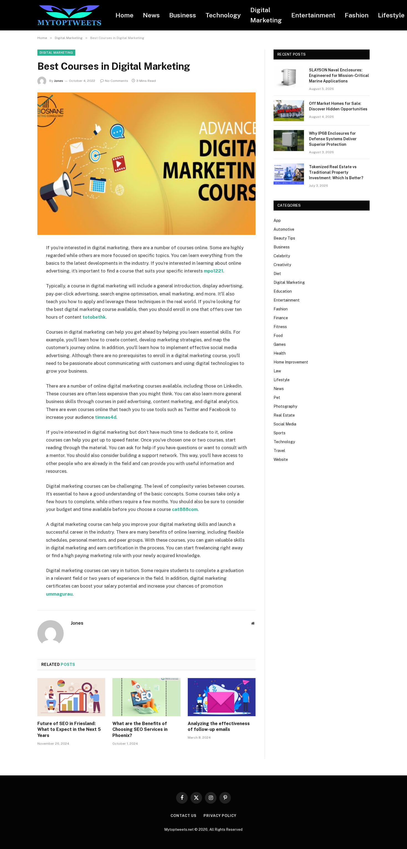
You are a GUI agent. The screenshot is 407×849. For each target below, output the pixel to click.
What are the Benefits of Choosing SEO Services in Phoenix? (140, 729)
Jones (58, 81)
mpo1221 (213, 271)
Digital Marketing (266, 15)
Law (277, 371)
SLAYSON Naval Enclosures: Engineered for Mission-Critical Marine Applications (339, 75)
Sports (279, 433)
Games (280, 344)
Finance (281, 318)
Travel (279, 450)
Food (278, 335)
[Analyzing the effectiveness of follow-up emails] (222, 697)
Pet (277, 397)
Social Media (285, 424)
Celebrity (282, 256)
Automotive (284, 229)
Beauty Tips (284, 238)
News (151, 15)
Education (283, 291)
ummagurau (59, 594)
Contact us (184, 816)
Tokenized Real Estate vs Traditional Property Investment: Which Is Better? (336, 172)
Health (280, 353)
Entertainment (313, 15)
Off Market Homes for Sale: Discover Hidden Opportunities (338, 106)
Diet (277, 273)
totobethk (94, 317)
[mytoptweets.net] (69, 15)
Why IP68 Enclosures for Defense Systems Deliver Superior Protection (333, 139)
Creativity (282, 265)
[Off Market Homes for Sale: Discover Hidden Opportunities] (289, 110)
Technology (223, 15)
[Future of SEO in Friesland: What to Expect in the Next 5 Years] (71, 697)
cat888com (185, 509)
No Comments (116, 81)
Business (182, 15)
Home (124, 15)
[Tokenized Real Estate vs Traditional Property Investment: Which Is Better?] (289, 174)
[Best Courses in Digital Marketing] (146, 163)
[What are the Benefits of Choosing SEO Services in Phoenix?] (146, 697)
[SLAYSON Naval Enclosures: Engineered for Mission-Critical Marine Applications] (289, 77)
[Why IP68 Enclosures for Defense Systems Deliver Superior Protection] (289, 140)
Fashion (357, 15)
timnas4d (105, 417)
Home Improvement (291, 362)
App (277, 220)
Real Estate (284, 415)
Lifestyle (282, 380)
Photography (285, 406)
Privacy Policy (220, 816)
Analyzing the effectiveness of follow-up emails (219, 726)
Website (281, 459)
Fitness (280, 326)
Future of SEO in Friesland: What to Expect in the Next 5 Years (69, 729)
